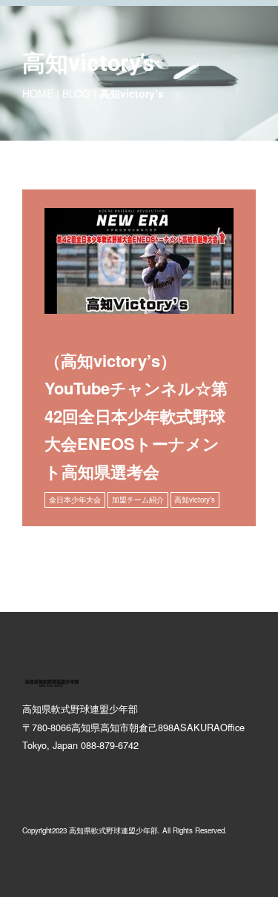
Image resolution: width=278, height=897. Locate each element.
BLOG (76, 93)
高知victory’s (194, 499)
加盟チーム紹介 (138, 499)
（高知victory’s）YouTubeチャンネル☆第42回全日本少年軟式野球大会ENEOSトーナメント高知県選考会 (136, 416)
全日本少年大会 (75, 499)
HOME (37, 93)
